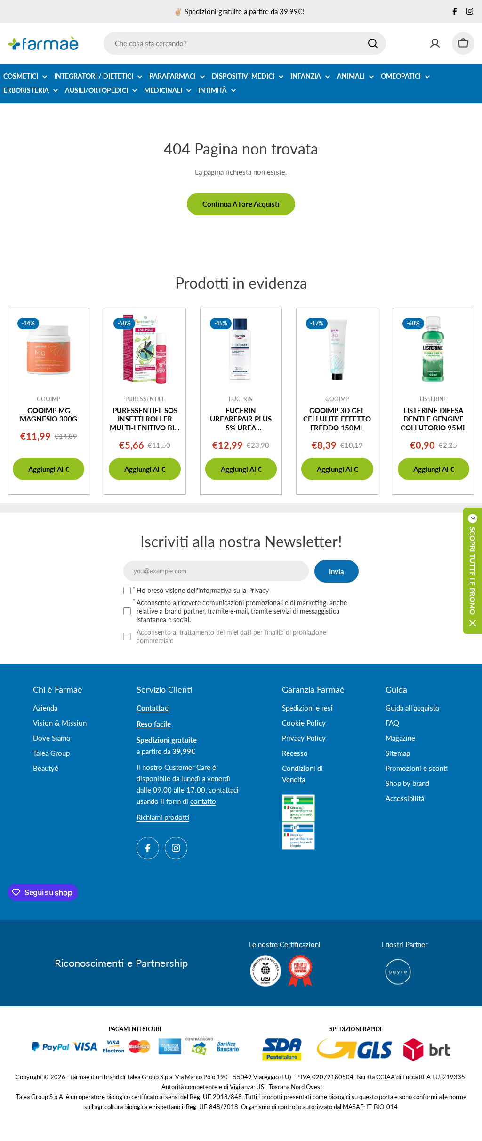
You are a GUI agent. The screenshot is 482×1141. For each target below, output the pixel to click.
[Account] (435, 43)
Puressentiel (145, 399)
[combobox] (245, 43)
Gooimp (48, 399)
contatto (203, 801)
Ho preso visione (203, 590)
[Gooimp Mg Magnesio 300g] (48, 349)
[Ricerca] (372, 43)
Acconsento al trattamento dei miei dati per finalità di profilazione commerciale (231, 636)
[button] (472, 571)
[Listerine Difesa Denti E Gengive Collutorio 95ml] (433, 349)
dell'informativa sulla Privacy (228, 590)
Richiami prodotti (163, 817)
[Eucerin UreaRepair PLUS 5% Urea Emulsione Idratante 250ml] (241, 349)
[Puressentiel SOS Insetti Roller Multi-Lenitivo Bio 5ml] (144, 349)
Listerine (433, 399)
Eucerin (241, 399)
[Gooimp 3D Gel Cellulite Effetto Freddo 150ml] (337, 349)
